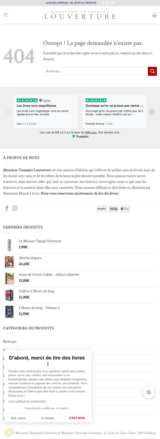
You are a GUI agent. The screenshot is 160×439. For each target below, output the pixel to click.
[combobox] (95, 71)
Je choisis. (48, 418)
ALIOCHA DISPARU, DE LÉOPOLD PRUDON (71, 3)
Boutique (10, 341)
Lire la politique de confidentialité (27, 401)
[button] (9, 432)
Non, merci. (18, 418)
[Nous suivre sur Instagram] (107, 3)
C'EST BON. (77, 418)
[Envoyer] (152, 71)
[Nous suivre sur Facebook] (103, 3)
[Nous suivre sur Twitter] (112, 3)
